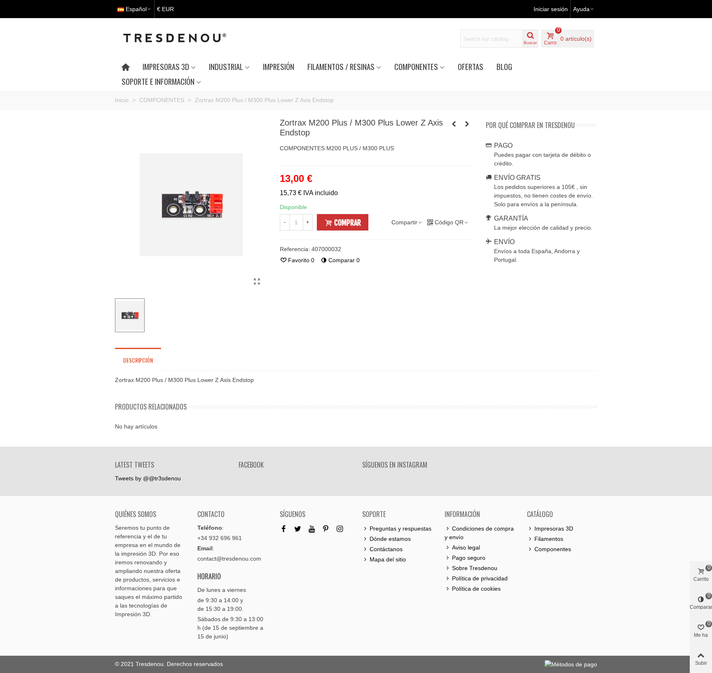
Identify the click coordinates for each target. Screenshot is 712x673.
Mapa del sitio (388, 559)
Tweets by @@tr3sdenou (148, 478)
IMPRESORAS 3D (166, 66)
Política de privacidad (480, 578)
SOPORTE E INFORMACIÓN (158, 81)
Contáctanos (386, 549)
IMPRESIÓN (278, 66)
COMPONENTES (416, 66)
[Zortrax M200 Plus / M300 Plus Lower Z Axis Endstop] (257, 281)
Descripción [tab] (138, 360)
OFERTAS (470, 66)
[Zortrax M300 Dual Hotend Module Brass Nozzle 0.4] (454, 124)
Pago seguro (468, 557)
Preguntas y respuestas (400, 528)
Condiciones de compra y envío (479, 532)
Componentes (552, 549)
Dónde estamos (390, 539)
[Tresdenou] (184, 38)
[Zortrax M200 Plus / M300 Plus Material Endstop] (467, 124)
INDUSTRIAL (226, 66)
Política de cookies (476, 588)
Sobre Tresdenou (474, 568)
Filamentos (548, 539)
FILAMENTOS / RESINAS (341, 66)
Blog (504, 66)
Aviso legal (466, 547)
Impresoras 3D (553, 528)
